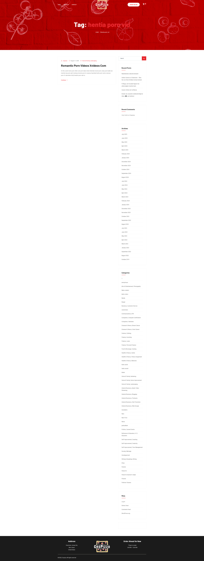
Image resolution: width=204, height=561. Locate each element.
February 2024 (126, 201)
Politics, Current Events (128, 429)
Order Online (133, 4)
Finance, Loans (126, 341)
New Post (124, 417)
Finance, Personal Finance (129, 345)
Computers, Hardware (128, 321)
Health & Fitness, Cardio (128, 353)
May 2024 (124, 189)
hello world (125, 364)
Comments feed (126, 509)
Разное (124, 478)
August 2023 (125, 224)
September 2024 (126, 173)
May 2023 (124, 236)
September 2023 (126, 220)
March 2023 (125, 244)
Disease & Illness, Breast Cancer (131, 325)
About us (66, 4)
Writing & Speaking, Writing (129, 459)
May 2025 (124, 142)
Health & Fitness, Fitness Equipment (132, 357)
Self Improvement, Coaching (129, 439)
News (123, 421)
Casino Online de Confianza (129, 90)
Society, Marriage (126, 451)
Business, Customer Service (129, 306)
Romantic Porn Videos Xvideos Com (83, 65)
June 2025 (124, 138)
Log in (123, 501)
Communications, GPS (128, 314)
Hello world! (125, 368)
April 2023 (124, 240)
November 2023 (126, 212)
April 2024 (124, 193)
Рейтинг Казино (126, 482)
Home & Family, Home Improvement (132, 380)
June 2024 (124, 185)
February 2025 (126, 154)
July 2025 (124, 134)
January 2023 (125, 247)
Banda (123, 298)
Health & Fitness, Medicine (129, 360)
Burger (123, 302)
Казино (124, 467)
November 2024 (126, 165)
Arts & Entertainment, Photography (131, 286)
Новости (124, 471)
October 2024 (125, 169)
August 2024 (125, 177)
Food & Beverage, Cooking (129, 349)
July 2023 (124, 228)
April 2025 (124, 146)
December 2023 (126, 208)
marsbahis (124, 410)
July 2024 (124, 181)
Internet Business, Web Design (130, 406)
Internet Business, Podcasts (129, 398)
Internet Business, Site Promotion (131, 402)
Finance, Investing (127, 337)
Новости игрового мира (129, 474)
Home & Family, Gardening (129, 376)
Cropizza (132, 115)
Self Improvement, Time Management (132, 447)
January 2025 (125, 157)
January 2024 (125, 204)
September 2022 (126, 251)
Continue (63, 80)
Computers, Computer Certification (131, 317)
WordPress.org (126, 513)
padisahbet (125, 425)
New (123, 414)
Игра (123, 463)
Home (59, 4)
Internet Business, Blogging (129, 394)
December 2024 (126, 161)
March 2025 (125, 150)
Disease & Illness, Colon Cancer (130, 329)
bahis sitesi (125, 294)
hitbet (123, 372)
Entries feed (125, 505)
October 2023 (125, 216)
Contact (74, 4)
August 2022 (125, 255)
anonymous (125, 282)
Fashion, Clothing (126, 333)
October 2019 (125, 259)
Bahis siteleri (125, 290)
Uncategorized (126, 455)
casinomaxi (125, 310)
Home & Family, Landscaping (89, 60)
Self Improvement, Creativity (129, 443)
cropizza (65, 60)
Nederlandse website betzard (130, 73)
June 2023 (124, 232)
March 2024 (125, 197)
